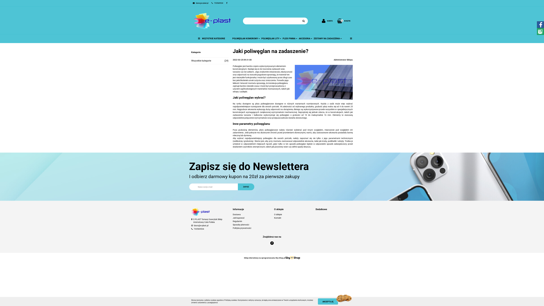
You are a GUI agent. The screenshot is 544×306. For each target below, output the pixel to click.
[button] (251, 209)
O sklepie (278, 214)
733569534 (199, 229)
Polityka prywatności (242, 228)
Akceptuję (327, 301)
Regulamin (237, 221)
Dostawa (237, 214)
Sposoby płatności (241, 225)
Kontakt (277, 218)
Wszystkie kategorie (213, 38)
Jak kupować (239, 218)
